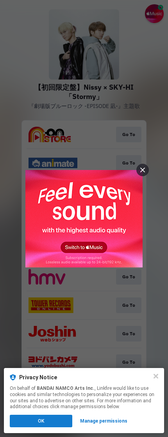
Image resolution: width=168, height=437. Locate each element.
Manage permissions (103, 421)
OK (41, 421)
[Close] (156, 376)
